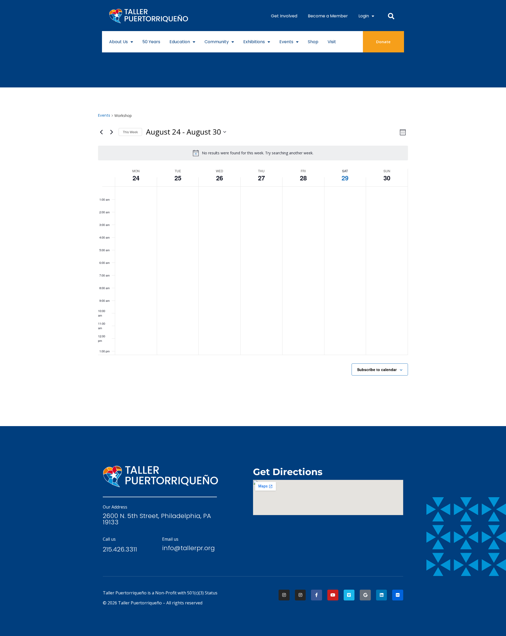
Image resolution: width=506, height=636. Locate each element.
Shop (313, 42)
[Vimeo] (349, 595)
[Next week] (111, 132)
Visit (332, 42)
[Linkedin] (381, 595)
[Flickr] (397, 595)
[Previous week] (101, 132)
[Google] (365, 595)
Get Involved (284, 16)
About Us (118, 42)
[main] (253, 256)
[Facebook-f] (316, 595)
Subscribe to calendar (377, 369)
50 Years (151, 42)
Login (363, 16)
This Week (130, 132)
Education (179, 42)
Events (286, 42)
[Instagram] (284, 595)
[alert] (253, 153)
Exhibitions (254, 42)
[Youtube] (332, 595)
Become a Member (328, 16)
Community (217, 42)
